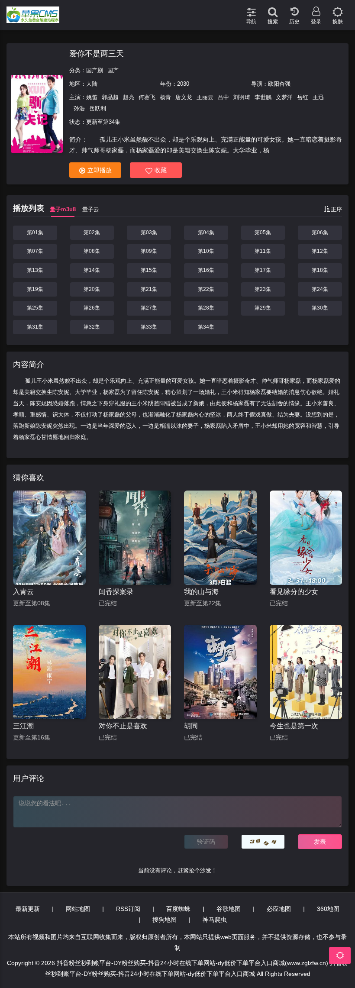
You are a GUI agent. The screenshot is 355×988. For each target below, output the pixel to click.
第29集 (263, 308)
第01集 (35, 232)
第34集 (206, 327)
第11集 (263, 251)
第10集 (206, 251)
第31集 (35, 327)
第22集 (206, 289)
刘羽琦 (241, 97)
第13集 (35, 270)
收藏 (161, 170)
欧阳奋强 (279, 84)
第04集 (206, 232)
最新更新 (28, 908)
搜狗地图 (164, 919)
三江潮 (23, 726)
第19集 (35, 289)
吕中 (223, 97)
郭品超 (110, 97)
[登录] (316, 8)
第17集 (263, 270)
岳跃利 (97, 108)
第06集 (320, 232)
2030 (183, 84)
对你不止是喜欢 (123, 726)
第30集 (320, 308)
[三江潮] (49, 672)
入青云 (23, 591)
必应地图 (279, 908)
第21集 (149, 289)
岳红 (302, 97)
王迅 (318, 97)
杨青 (165, 97)
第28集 (206, 308)
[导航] (251, 8)
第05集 (263, 232)
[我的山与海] (220, 538)
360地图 (328, 908)
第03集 (149, 232)
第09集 (149, 251)
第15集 (149, 270)
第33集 (149, 327)
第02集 (92, 232)
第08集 (92, 251)
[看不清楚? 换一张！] (263, 841)
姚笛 (91, 97)
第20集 (92, 289)
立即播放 (99, 170)
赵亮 (128, 97)
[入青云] (49, 538)
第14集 (92, 270)
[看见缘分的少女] (306, 538)
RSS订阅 (128, 908)
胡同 (191, 726)
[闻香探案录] (135, 538)
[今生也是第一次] (306, 672)
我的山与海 (201, 591)
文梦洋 (284, 97)
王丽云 (205, 97)
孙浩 (79, 108)
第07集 (35, 251)
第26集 (92, 308)
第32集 (92, 327)
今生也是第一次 (294, 726)
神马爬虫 (215, 919)
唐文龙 (183, 97)
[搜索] (273, 8)
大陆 (91, 84)
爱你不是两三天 (96, 53)
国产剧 (94, 70)
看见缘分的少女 (294, 591)
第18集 (320, 270)
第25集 (35, 308)
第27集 (149, 308)
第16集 (206, 270)
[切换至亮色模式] (338, 8)
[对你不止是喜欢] (135, 672)
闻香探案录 (116, 591)
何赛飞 (147, 97)
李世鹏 (263, 97)
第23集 (263, 289)
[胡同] (220, 672)
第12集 (320, 251)
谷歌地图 (228, 908)
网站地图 (78, 908)
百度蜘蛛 (178, 908)
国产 (113, 70)
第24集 (320, 289)
